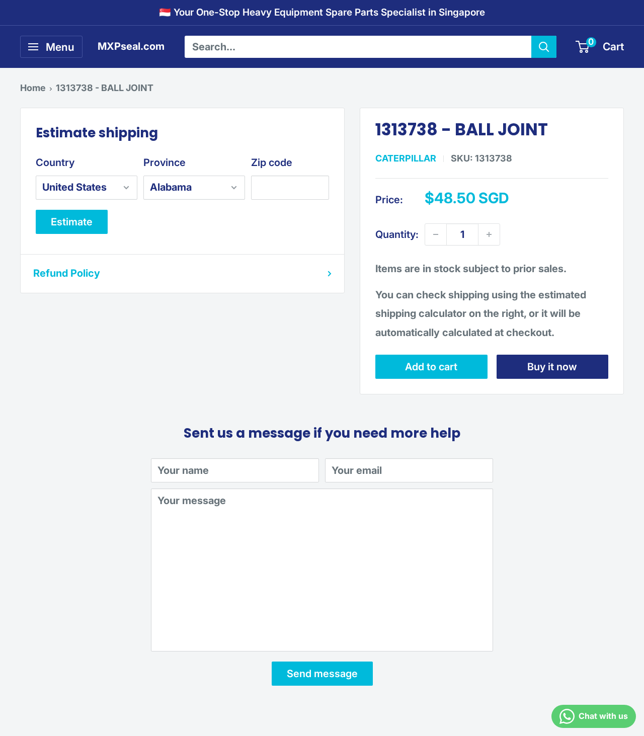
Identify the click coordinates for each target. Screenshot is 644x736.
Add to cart (431, 367)
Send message (322, 674)
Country (55, 162)
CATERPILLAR (405, 158)
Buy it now (552, 367)
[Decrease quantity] (435, 234)
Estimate (72, 222)
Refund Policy (66, 273)
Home (33, 88)
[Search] (543, 47)
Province (164, 162)
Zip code (271, 162)
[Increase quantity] (489, 234)
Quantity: (397, 234)
